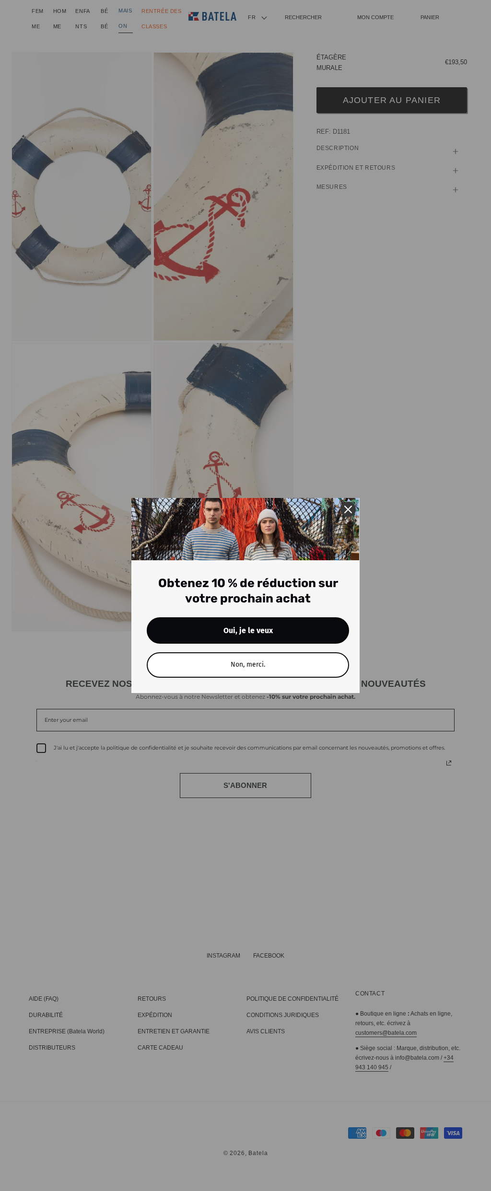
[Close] (348, 509)
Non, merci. (248, 664)
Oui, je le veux (248, 630)
